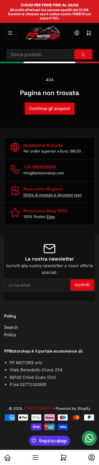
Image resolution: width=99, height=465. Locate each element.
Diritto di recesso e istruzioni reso (52, 195)
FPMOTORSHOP (38, 408)
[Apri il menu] (10, 33)
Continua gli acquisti (49, 108)
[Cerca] (83, 54)
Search (11, 327)
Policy (10, 334)
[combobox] (49, 54)
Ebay (51, 216)
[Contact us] (89, 438)
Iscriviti (82, 284)
